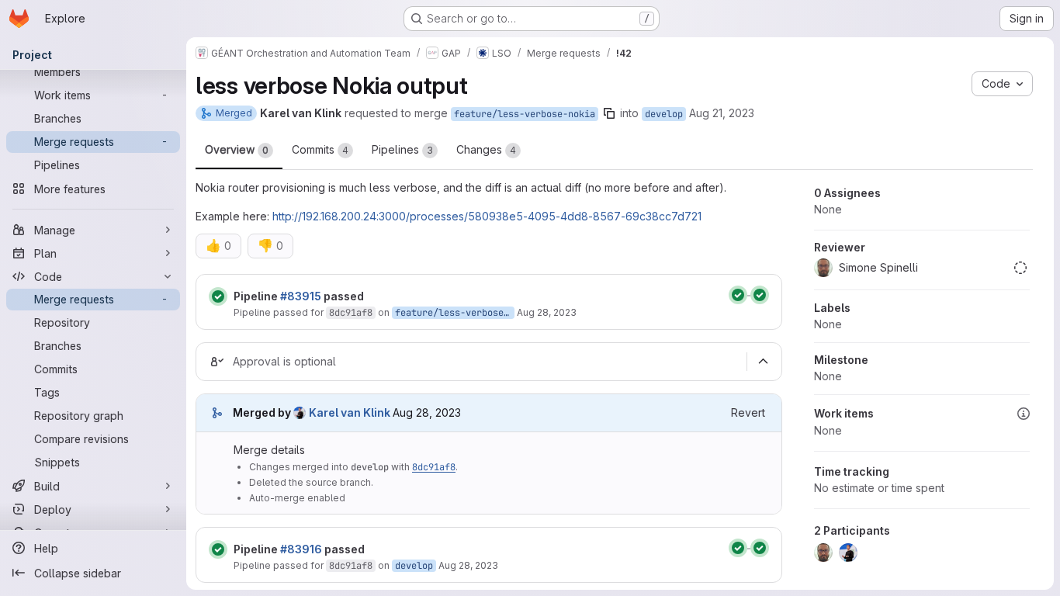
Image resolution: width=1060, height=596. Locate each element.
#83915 (300, 296)
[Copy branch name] (609, 113)
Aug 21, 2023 (721, 113)
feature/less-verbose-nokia (524, 114)
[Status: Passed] (218, 296)
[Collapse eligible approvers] (762, 361)
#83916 (301, 549)
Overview (236, 149)
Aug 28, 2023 (547, 312)
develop (664, 114)
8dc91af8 (350, 313)
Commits (320, 149)
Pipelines (402, 149)
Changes (486, 149)
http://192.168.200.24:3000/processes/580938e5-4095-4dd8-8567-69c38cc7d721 (486, 216)
